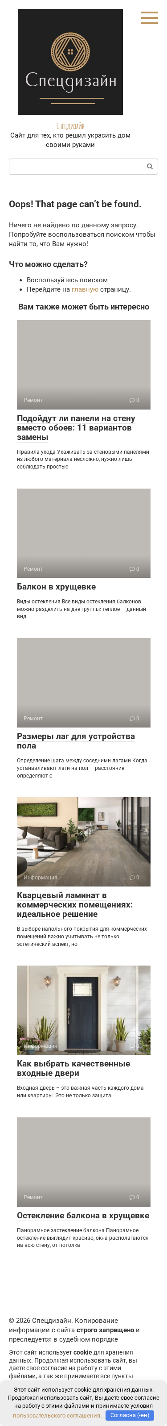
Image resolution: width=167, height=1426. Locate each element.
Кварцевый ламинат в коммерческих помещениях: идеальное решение (75, 904)
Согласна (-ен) (130, 1415)
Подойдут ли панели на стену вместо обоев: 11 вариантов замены (76, 427)
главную (85, 289)
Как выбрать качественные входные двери (73, 1068)
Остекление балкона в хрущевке (83, 1215)
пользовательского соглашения (56, 1415)
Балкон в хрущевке (56, 586)
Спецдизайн (71, 126)
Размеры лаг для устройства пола (76, 741)
